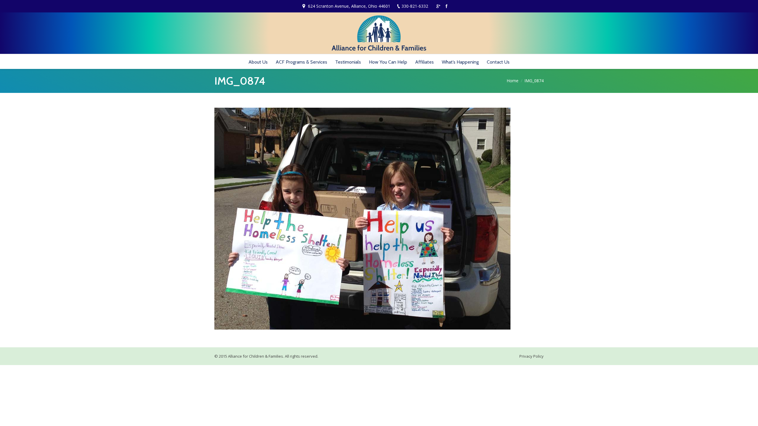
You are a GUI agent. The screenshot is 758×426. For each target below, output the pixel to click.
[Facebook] (446, 6)
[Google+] (438, 6)
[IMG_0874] (379, 219)
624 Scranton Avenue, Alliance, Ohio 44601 (349, 6)
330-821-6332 (415, 6)
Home (512, 80)
